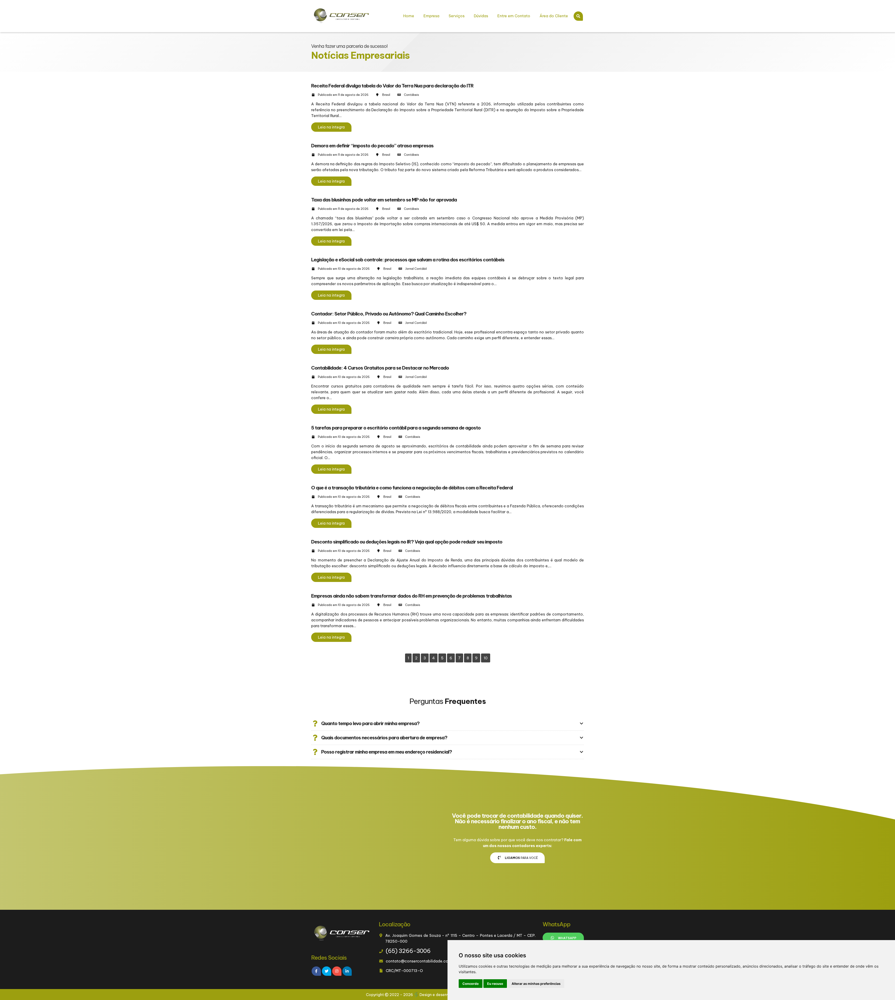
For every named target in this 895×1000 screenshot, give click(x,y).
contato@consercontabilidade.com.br (421, 961)
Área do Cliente (554, 16)
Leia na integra (331, 127)
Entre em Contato (513, 16)
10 (486, 658)
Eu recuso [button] (495, 984)
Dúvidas (481, 16)
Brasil (386, 95)
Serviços (457, 16)
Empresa (431, 16)
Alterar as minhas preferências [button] (536, 984)
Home (408, 16)
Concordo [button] (470, 984)
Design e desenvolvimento (443, 994)
